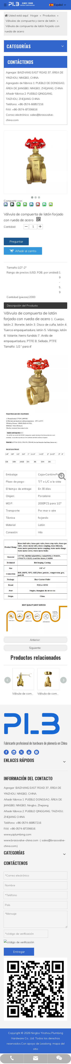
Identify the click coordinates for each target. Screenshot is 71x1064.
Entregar (19, 952)
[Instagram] (36, 752)
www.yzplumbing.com (17, 834)
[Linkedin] (13, 752)
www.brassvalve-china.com (21, 840)
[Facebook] (6, 752)
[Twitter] (21, 752)
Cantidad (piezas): (18, 297)
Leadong (45, 1043)
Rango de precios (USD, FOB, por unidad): (33, 272)
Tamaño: (12, 267)
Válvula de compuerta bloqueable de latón (55, 693)
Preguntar (16, 241)
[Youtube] (29, 752)
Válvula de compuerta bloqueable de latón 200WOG (30, 693)
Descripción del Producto (22, 305)
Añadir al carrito (25, 251)
